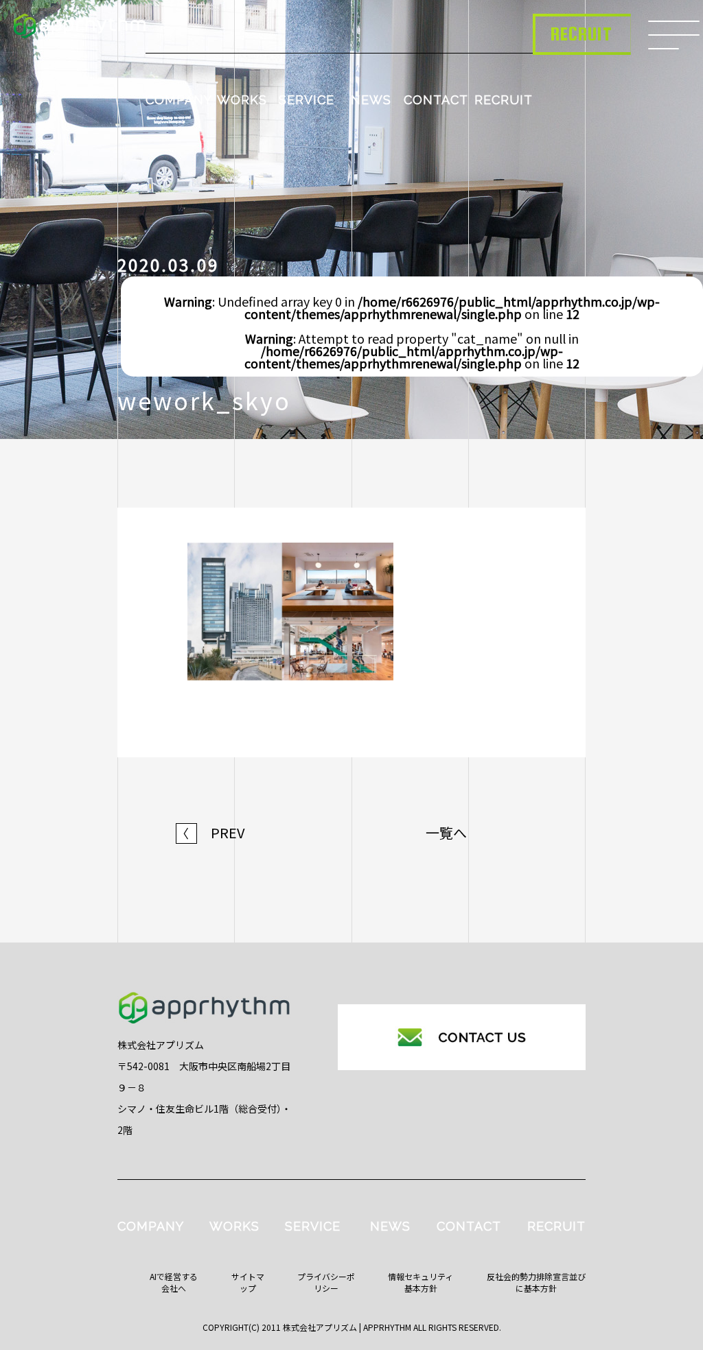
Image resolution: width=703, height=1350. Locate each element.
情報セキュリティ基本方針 (420, 1282)
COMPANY (179, 100)
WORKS (242, 100)
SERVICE (306, 100)
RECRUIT (503, 100)
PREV (210, 833)
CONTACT (436, 100)
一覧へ (446, 833)
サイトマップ (247, 1282)
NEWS (371, 100)
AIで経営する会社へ (174, 1282)
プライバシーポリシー (326, 1282)
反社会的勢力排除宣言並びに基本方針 (536, 1282)
